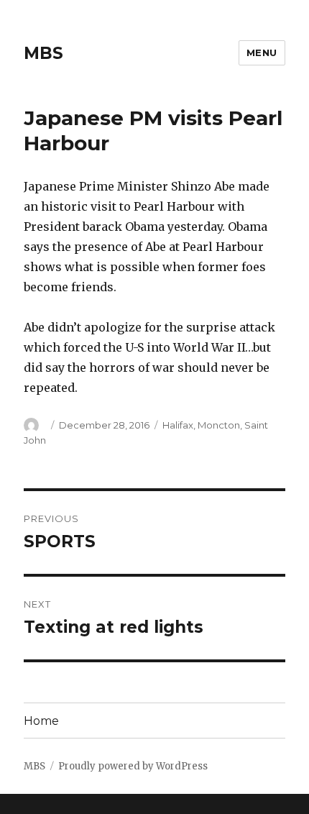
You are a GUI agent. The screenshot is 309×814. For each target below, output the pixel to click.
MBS (43, 53)
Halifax (177, 425)
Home (41, 721)
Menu (261, 52)
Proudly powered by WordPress (133, 766)
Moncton (219, 425)
